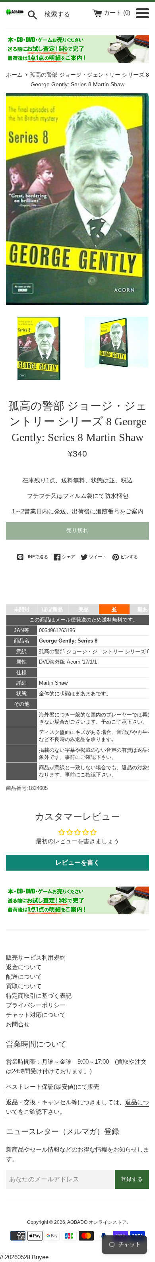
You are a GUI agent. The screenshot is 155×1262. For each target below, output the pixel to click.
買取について (24, 986)
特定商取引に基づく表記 (39, 995)
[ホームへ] (15, 12)
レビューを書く (77, 862)
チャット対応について (36, 1014)
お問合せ (18, 1024)
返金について (24, 967)
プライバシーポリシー (36, 1005)
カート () (118, 12)
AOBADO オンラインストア (97, 1222)
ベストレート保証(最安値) (41, 1086)
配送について (24, 976)
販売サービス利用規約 (36, 957)
